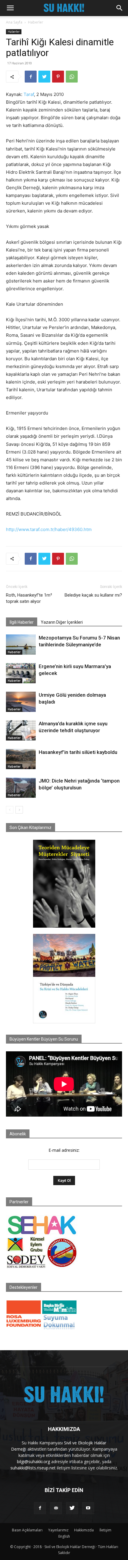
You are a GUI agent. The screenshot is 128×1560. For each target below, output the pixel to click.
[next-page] (19, 810)
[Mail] (56, 1508)
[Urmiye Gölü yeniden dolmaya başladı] (21, 702)
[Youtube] (88, 1508)
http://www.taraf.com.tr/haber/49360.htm (49, 529)
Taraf (29, 94)
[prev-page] (9, 810)
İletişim (105, 1530)
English (64, 1536)
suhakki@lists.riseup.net (33, 1468)
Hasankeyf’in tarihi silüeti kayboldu (78, 752)
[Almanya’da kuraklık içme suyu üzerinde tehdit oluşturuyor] (21, 730)
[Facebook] (31, 77)
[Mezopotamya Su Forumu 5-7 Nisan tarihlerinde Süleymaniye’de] (21, 644)
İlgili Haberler (22, 622)
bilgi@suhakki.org (33, 1461)
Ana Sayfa (14, 22)
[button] (10, 8)
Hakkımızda (84, 1530)
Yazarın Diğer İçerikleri (62, 622)
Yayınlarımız (58, 1530)
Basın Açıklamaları (27, 1530)
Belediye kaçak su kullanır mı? (93, 595)
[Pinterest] (58, 77)
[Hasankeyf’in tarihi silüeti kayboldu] (21, 759)
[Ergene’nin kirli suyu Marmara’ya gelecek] (21, 673)
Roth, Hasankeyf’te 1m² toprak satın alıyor (29, 598)
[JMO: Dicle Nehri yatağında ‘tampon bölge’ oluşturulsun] (21, 787)
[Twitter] (44, 77)
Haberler (35, 22)
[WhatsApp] (72, 77)
